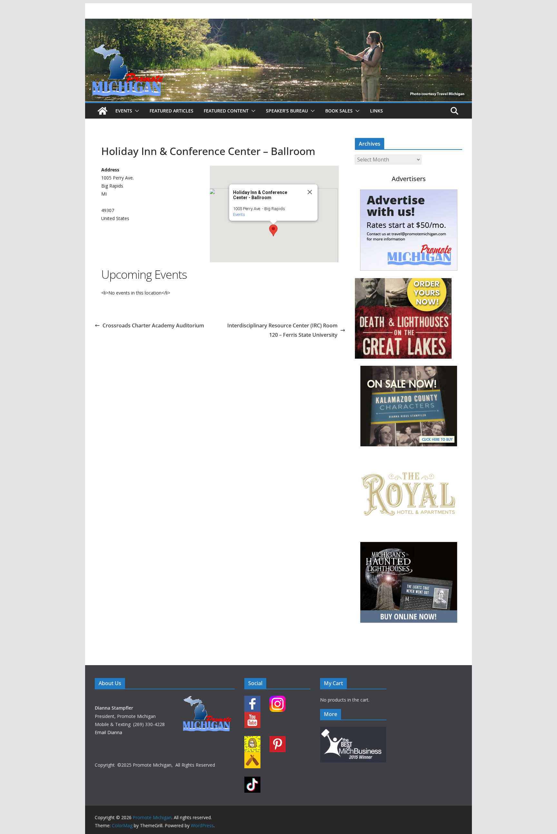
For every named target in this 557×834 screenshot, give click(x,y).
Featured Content (226, 111)
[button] (135, 110)
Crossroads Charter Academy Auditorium (153, 325)
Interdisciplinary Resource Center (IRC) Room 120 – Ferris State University (282, 330)
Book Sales (339, 111)
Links (376, 111)
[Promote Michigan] (278, 23)
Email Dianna (108, 732)
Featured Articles (171, 111)
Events (123, 111)
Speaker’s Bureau (287, 111)
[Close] (310, 192)
